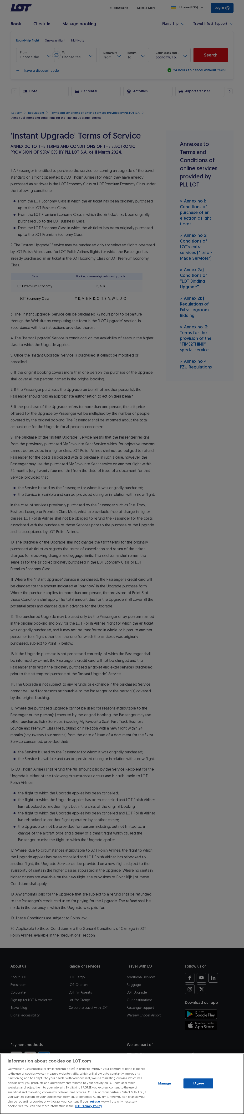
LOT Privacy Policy (88, 1106)
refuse (95, 1101)
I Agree (198, 1083)
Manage (164, 1083)
